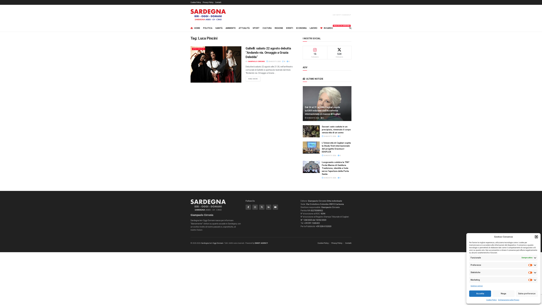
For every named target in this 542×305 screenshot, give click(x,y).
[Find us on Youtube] (275, 207)
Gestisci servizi (477, 286)
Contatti (218, 2)
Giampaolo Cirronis (256, 61)
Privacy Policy (208, 2)
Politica (207, 28)
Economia (301, 28)
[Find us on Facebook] (248, 207)
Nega (503, 293)
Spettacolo (198, 49)
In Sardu (328, 27)
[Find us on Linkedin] (268, 207)
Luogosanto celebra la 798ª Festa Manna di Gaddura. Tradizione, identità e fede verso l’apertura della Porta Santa (335, 168)
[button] (536, 236)
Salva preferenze (527, 293)
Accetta (480, 293)
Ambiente (231, 28)
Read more (254, 79)
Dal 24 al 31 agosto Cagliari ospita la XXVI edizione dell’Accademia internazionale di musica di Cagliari (322, 110)
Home (197, 28)
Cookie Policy (491, 300)
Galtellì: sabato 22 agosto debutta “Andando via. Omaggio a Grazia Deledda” (268, 53)
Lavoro (313, 28)
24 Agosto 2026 (312, 118)
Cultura (267, 28)
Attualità (244, 28)
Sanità (218, 28)
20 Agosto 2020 (274, 61)
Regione (279, 28)
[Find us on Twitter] (262, 207)
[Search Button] (350, 28)
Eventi (289, 28)
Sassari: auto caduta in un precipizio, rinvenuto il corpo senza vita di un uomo (336, 129)
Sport (256, 28)
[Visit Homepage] (208, 14)
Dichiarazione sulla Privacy (508, 300)
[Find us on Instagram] (255, 207)
